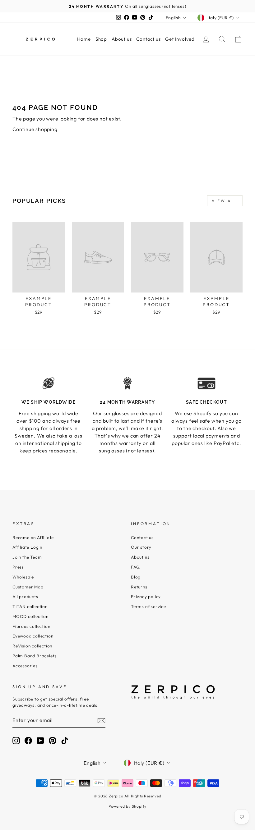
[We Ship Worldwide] (48, 383)
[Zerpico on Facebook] (28, 740)
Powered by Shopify (127, 806)
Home (84, 39)
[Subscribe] (101, 720)
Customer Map (28, 587)
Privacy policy (146, 596)
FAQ (135, 567)
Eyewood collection (32, 636)
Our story (141, 547)
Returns (139, 587)
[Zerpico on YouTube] (40, 740)
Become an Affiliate (33, 537)
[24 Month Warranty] (127, 383)
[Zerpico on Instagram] (16, 740)
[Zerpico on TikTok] (64, 740)
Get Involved (180, 39)
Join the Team (27, 557)
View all (225, 200)
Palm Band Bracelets (34, 656)
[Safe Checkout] (206, 383)
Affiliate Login (27, 547)
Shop (101, 39)
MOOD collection (30, 616)
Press (18, 567)
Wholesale (23, 577)
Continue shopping (35, 129)
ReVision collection (32, 646)
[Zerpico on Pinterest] (52, 740)
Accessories (25, 666)
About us (122, 39)
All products (25, 596)
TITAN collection (30, 606)
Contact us (148, 39)
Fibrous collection (31, 626)
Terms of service (148, 606)
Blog (136, 577)
